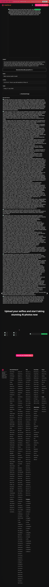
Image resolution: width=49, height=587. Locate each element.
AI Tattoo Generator (22, 528)
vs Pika (27, 516)
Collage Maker (37, 396)
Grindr (11, 396)
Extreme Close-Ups (14, 417)
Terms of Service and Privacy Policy (4, 377)
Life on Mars (20, 509)
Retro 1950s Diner (13, 482)
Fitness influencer (21, 449)
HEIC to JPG (36, 401)
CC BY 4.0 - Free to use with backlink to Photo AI (16, 82)
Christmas (20, 401)
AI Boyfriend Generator (14, 467)
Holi (18, 465)
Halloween (20, 392)
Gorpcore (20, 405)
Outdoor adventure (22, 451)
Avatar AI (4, 375)
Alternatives (36, 407)
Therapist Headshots (14, 501)
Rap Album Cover (21, 530)
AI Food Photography (22, 438)
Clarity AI (44, 407)
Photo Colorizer (37, 384)
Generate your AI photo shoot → (24, 355)
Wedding (12, 463)
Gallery (43, 375)
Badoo (19, 453)
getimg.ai (36, 451)
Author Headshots (13, 505)
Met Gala (20, 430)
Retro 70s (20, 419)
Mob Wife (12, 488)
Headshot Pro (36, 415)
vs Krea (27, 522)
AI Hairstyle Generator (22, 557)
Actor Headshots (13, 398)
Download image (25, 93)
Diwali (19, 394)
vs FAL (27, 539)
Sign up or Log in (45, 380)
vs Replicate (28, 541)
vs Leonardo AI (29, 524)
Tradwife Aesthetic (22, 507)
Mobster (11, 490)
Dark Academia (21, 582)
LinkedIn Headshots (14, 392)
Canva (35, 453)
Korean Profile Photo (22, 390)
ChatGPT (36, 411)
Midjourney (36, 409)
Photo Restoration (37, 386)
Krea (35, 430)
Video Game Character (22, 490)
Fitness (19, 447)
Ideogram (36, 434)
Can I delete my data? (30, 403)
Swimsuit (20, 455)
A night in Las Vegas (22, 511)
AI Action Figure (21, 545)
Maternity (20, 534)
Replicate (36, 449)
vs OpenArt (28, 549)
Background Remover (38, 371)
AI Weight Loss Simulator (23, 562)
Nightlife (11, 453)
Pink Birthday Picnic (22, 411)
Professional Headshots (15, 394)
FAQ (27, 369)
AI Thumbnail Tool (21, 555)
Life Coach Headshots (14, 503)
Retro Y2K (12, 449)
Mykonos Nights (13, 451)
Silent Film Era (21, 424)
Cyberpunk (20, 388)
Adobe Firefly (36, 442)
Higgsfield (36, 426)
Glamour (11, 436)
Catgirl (19, 522)
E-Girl (19, 520)
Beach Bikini (12, 461)
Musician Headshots (22, 578)
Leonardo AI (36, 432)
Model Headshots (13, 409)
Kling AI (35, 419)
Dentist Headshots (22, 574)
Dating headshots (21, 547)
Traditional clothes (21, 386)
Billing (43, 390)
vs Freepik (28, 520)
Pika (35, 424)
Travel (11, 411)
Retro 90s (12, 415)
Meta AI (35, 459)
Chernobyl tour (21, 505)
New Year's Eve (13, 495)
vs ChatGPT (28, 503)
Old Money (12, 455)
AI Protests (20, 551)
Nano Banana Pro (21, 482)
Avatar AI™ (20, 371)
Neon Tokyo (12, 465)
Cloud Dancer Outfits (14, 476)
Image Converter (37, 390)
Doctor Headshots (13, 509)
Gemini (35, 413)
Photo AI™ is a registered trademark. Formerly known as (4, 373)
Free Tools (36, 369)
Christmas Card (21, 403)
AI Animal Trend (21, 486)
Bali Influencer (21, 444)
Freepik (35, 428)
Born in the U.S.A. (21, 413)
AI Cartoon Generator (22, 568)
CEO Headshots (21, 541)
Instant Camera (13, 388)
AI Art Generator (21, 526)
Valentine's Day (21, 396)
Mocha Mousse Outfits (14, 432)
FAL (34, 447)
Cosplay (19, 409)
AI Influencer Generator (22, 442)
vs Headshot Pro (29, 507)
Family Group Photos (22, 495)
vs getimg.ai (28, 543)
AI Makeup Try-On (22, 513)
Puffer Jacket (13, 484)
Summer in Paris (21, 428)
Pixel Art (19, 503)
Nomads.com (44, 401)
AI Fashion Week (21, 516)
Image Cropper (37, 375)
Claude (35, 444)
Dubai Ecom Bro (21, 373)
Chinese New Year (21, 476)
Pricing (43, 382)
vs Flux (27, 530)
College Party (20, 524)
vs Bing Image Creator (30, 547)
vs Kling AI (28, 511)
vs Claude (28, 536)
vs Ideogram (28, 526)
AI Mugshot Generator (22, 564)
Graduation (20, 457)
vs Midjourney (29, 501)
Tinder (11, 403)
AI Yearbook (20, 407)
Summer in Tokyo (21, 426)
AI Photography (13, 375)
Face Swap (36, 382)
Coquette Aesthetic (22, 580)
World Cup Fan (13, 472)
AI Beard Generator (22, 559)
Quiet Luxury (12, 430)
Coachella (20, 463)
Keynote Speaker (13, 434)
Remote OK (44, 403)
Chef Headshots (21, 576)
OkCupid (20, 570)
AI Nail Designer (21, 440)
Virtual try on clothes (22, 378)
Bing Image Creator (38, 455)
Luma (35, 421)
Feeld (11, 428)
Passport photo (21, 549)
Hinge (11, 382)
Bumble (11, 384)
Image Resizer (37, 373)
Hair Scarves (20, 432)
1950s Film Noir (21, 415)
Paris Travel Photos (22, 488)
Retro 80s (20, 417)
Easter (19, 398)
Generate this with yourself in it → (24, 69)
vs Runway (28, 509)
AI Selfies (12, 380)
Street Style (12, 413)
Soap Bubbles (13, 486)
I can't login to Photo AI (30, 407)
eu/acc (43, 405)
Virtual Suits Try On (14, 444)
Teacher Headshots (14, 507)
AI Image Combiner (38, 398)
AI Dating (12, 373)
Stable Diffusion (37, 436)
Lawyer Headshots (14, 440)
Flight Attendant (21, 436)
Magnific (35, 440)
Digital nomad (21, 375)
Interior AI (44, 398)
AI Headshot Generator (38, 380)
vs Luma (27, 513)
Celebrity (12, 499)
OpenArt (35, 457)
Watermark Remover (38, 378)
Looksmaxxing (13, 421)
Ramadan (20, 467)
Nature (19, 459)
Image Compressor (38, 394)
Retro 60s (20, 421)
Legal (43, 392)
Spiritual (11, 419)
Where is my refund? (30, 442)
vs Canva (28, 545)
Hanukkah (20, 470)
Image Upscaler (37, 388)
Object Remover (37, 392)
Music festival (21, 461)
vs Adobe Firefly (29, 534)
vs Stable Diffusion (30, 528)
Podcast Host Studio (14, 474)
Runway (35, 417)
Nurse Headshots (21, 572)
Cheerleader (12, 493)
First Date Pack (13, 470)
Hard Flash (12, 371)
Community (44, 378)
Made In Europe (13, 401)
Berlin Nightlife (13, 424)
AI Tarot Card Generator (15, 478)
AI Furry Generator (13, 480)
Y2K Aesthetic (13, 447)
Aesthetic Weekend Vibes (15, 407)
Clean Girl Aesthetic (14, 386)
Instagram (12, 378)
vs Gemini (28, 505)
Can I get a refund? (30, 384)
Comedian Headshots (14, 511)
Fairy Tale (20, 478)
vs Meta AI (28, 551)
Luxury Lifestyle (13, 497)
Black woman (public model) (10, 76)
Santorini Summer (21, 434)
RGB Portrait (20, 518)
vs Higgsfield (28, 518)
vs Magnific (28, 532)
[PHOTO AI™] (4, 370)
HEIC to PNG (36, 403)
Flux (35, 438)
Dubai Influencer (13, 442)
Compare (28, 499)
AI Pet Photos (20, 566)
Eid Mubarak (20, 472)
